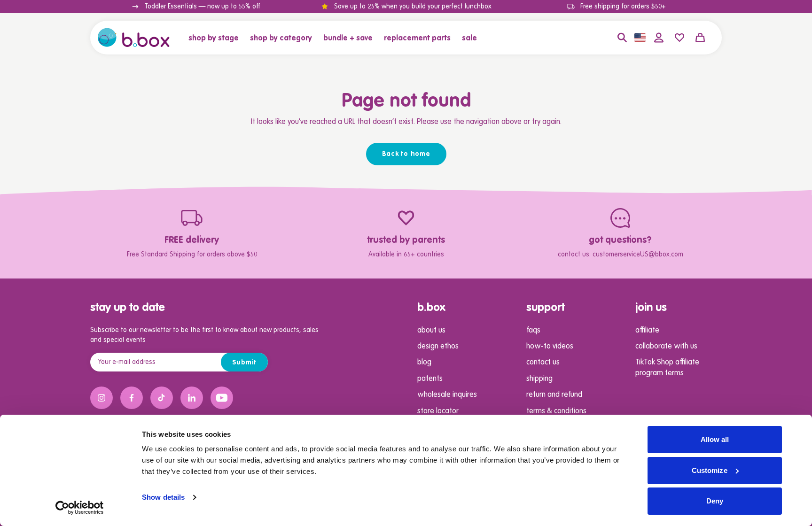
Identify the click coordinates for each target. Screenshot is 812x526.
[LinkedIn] (191, 398)
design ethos (438, 346)
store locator (438, 411)
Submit (244, 362)
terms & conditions (556, 411)
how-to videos (549, 346)
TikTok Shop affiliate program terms (667, 368)
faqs (533, 330)
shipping (539, 379)
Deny (714, 501)
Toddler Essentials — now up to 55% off (202, 6)
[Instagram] (101, 398)
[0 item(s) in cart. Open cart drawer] (700, 37)
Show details (163, 497)
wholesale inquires (447, 395)
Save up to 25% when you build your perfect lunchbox (413, 6)
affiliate (647, 330)
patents (430, 379)
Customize (709, 470)
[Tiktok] (161, 398)
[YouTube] (222, 398)
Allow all (715, 439)
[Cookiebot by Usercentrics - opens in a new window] (80, 508)
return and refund (554, 395)
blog (424, 362)
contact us (543, 362)
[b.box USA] (134, 37)
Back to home (406, 154)
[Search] (622, 37)
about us (431, 330)
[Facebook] (131, 398)
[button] (216, 37)
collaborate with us (666, 346)
